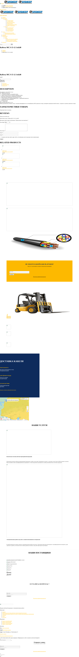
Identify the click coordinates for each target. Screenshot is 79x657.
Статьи (6, 38)
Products (3, 51)
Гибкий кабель (10, 23)
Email (1, 134)
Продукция (4, 18)
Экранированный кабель (12, 24)
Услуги (3, 31)
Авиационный (10, 28)
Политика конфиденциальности (39, 276)
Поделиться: (2, 81)
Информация (4, 36)
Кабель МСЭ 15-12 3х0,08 (7, 151)
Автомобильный (10, 27)
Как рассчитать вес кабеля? (12, 39)
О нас (6, 37)
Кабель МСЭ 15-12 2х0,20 (7, 160)
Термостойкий (10, 30)
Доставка (4, 615)
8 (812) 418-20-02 (9, 5)
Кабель (6, 19)
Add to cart (2, 80)
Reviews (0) (4, 85)
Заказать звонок (3, 9)
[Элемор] (2, 3)
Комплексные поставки (9, 32)
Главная (3, 17)
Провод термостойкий (6, 624)
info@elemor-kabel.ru (9, 6)
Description (4, 83)
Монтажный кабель (11, 22)
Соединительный (10, 29)
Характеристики (5, 84)
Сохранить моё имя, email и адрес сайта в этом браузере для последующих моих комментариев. (20, 137)
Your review (2, 130)
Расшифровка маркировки (12, 41)
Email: (3, 6)
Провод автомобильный (7, 621)
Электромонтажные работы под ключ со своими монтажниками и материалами (18, 614)
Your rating (2, 122)
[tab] (40, 83)
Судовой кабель (10, 21)
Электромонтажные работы (10, 33)
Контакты (4, 42)
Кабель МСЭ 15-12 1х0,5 (7, 168)
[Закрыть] (0, 653)
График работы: (5, 7)
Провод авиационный (6, 622)
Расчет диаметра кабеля (11, 40)
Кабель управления (11, 25)
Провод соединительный (7, 623)
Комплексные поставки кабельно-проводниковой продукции (14, 613)
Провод (6, 26)
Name (1, 132)
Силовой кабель (10, 20)
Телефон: (4, 5)
